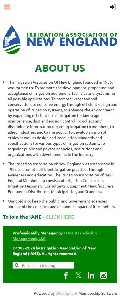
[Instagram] (103, 275)
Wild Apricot (67, 293)
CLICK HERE (59, 216)
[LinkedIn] (91, 275)
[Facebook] (66, 275)
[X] (78, 275)
